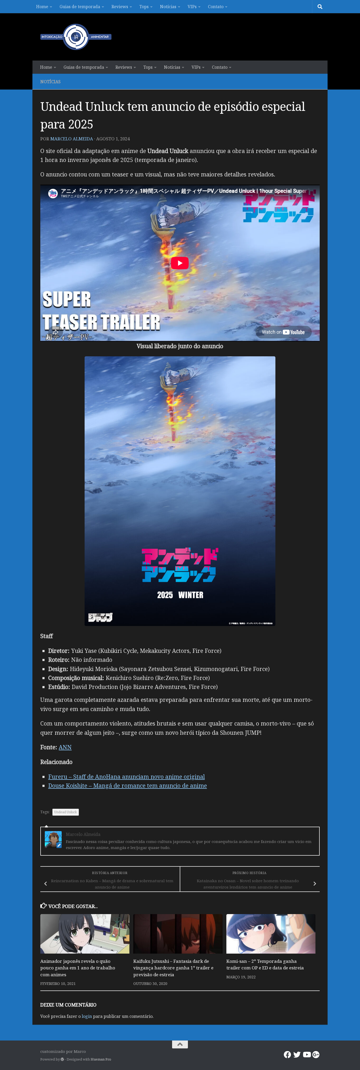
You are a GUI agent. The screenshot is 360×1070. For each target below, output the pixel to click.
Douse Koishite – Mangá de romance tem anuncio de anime (127, 785)
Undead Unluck (65, 812)
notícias (50, 82)
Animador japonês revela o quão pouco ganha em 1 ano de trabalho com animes (77, 968)
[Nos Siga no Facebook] (287, 1054)
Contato (215, 6)
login (87, 1016)
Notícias (168, 6)
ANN (65, 747)
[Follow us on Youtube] (306, 1054)
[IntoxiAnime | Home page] (75, 37)
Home (42, 6)
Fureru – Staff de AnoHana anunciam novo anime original (126, 776)
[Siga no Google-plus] (316, 1054)
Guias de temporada (80, 6)
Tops (144, 6)
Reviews (119, 6)
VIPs (192, 6)
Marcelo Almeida (71, 139)
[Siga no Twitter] (297, 1054)
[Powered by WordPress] (62, 1059)
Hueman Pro (101, 1059)
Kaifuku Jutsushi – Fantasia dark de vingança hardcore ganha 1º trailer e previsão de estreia (173, 968)
